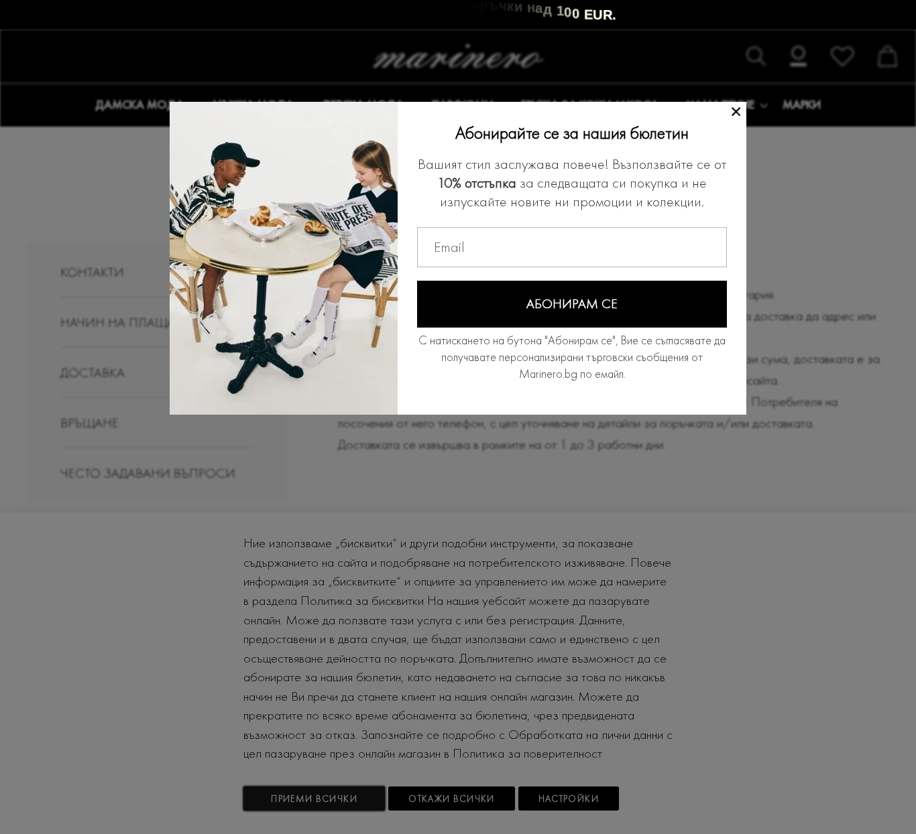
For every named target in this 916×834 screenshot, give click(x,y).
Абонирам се (572, 303)
